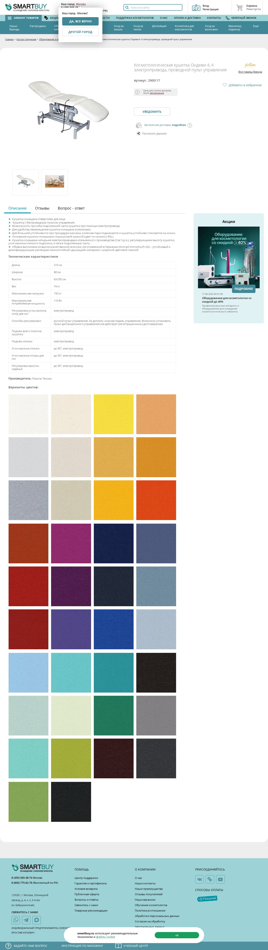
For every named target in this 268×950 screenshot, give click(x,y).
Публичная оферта (87, 894)
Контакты (214, 18)
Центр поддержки (86, 878)
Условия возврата (86, 889)
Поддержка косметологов (135, 18)
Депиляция (159, 26)
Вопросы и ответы (86, 899)
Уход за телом (138, 27)
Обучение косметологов (151, 905)
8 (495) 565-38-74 (22, 878)
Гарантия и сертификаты (91, 883)
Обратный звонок (243, 18)
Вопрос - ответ (71, 208)
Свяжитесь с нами (86, 905)
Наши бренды (14, 27)
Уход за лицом (119, 27)
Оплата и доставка (187, 18)
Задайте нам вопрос (30, 946)
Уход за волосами (211, 27)
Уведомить (152, 112)
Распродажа (38, 26)
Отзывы (42, 208)
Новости (103, 18)
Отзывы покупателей (148, 894)
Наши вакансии (145, 899)
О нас (164, 18)
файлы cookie (105, 936)
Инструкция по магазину (82, 946)
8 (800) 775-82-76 (22, 883)
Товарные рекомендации (91, 910)
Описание (17, 208)
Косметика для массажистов (184, 27)
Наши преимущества (149, 889)
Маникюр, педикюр (235, 27)
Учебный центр (136, 946)
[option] (25, 182)
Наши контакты (145, 883)
